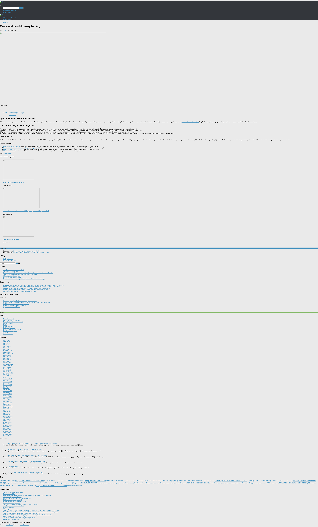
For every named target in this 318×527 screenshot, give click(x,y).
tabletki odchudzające (246, 483)
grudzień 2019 (7, 403)
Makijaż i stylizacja (8, 319)
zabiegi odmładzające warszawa (26, 485)
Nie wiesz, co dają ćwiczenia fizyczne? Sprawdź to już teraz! (21, 148)
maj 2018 (6, 423)
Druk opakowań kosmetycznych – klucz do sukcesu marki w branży (27, 461)
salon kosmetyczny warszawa (219, 483)
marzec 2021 (7, 386)
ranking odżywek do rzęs (144, 483)
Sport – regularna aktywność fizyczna (14, 112)
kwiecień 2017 (7, 434)
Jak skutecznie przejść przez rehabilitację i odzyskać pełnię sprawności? (26, 211)
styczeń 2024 (7, 362)
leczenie (133, 480)
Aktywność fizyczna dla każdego (12, 497)
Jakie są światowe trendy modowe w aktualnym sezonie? (20, 274)
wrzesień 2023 (7, 365)
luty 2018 (6, 428)
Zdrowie (5, 22)
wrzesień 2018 (7, 417)
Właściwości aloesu (9, 151)
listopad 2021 (7, 377)
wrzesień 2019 (7, 407)
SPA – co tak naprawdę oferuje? (12, 500)
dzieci (83, 480)
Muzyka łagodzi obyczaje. (15, 466)
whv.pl (5, 30)
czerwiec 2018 (7, 422)
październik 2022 (8, 373)
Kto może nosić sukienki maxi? (12, 277)
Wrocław (14, 485)
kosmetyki (128, 480)
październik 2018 (8, 416)
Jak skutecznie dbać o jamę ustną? (13, 270)
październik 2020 (8, 392)
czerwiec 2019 (7, 411)
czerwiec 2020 (7, 397)
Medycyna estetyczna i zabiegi (12, 320)
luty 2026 (6, 344)
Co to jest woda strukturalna (11, 146)
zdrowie (8, 153)
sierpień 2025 (7, 346)
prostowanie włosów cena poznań (109, 483)
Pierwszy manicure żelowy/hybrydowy (14, 501)
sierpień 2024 (7, 356)
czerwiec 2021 (7, 382)
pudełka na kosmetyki (128, 483)
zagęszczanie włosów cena (47, 486)
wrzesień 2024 (7, 355)
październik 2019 (8, 406)
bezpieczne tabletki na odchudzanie (29, 480)
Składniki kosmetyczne (10, 331)
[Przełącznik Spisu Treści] (1, 109)
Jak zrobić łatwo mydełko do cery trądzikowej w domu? (19, 517)
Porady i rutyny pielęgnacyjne (12, 329)
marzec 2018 (7, 426)
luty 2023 (6, 371)
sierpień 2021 (7, 380)
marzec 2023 (7, 370)
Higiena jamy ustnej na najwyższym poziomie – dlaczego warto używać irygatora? (27, 495)
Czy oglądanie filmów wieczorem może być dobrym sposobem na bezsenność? (26, 289)
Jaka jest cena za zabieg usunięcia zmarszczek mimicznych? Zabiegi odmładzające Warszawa (31, 510)
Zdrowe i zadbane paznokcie (11, 503)
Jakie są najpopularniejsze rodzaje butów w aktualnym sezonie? (22, 513)
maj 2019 (6, 413)
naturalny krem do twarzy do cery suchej (262, 480)
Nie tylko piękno (8, 323)
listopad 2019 (7, 404)
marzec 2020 (7, 400)
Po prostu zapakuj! (8, 507)
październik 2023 (8, 364)
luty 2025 (6, 349)
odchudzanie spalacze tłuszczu (285, 480)
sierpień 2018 (7, 419)
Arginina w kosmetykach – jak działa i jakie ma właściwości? (25, 449)
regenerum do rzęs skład (180, 483)
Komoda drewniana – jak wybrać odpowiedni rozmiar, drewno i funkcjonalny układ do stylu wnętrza (32, 286)
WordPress (9, 525)
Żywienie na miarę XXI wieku (11, 307)
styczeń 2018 (7, 429)
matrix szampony (206, 480)
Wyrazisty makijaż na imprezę (12, 276)
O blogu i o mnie (8, 12)
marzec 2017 (7, 435)
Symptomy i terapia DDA (11, 239)
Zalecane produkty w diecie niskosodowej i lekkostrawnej (20, 301)
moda (213, 480)
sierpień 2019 (7, 408)
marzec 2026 (7, 343)
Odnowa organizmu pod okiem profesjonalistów (17, 498)
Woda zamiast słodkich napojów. (13, 182)
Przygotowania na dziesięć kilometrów (14, 305)
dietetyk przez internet (61, 480)
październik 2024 (8, 353)
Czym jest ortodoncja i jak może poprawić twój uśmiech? (19, 291)
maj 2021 (6, 383)
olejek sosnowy (64, 483)
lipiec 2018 (6, 420)
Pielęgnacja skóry (8, 326)
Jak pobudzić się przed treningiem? (14, 113)
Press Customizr (24, 525)
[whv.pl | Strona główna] (2, 2)
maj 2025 (6, 347)
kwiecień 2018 (7, 425)
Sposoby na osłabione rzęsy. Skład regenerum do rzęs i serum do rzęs (24, 279)
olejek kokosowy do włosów (50, 483)
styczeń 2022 (7, 376)
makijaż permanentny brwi (142, 480)
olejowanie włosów (89, 483)
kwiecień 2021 (7, 385)
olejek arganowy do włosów (32, 483)
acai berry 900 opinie (7, 480)
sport (4, 153)
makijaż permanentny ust (156, 480)
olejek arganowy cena (14, 483)
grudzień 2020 (7, 391)
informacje (122, 480)
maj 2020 (6, 398)
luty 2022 (6, 374)
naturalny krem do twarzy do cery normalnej (231, 480)
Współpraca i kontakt (9, 10)
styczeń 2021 (7, 389)
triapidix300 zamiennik (270, 483)
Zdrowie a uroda (8, 334)
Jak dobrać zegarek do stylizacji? (13, 492)
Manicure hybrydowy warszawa (193, 480)
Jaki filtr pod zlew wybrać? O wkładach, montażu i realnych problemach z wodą (26, 288)
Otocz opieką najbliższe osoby (12, 149)
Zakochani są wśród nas (10, 271)
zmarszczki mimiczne (74, 486)
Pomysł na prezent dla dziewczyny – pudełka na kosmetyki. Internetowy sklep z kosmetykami (30, 512)
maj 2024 (6, 358)
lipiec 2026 (6, 340)
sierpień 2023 (7, 367)
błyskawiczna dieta (49, 480)
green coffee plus (112, 480)
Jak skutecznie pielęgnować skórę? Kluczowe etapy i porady (25, 472)
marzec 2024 (7, 359)
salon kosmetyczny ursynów (199, 483)
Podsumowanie (12, 115)
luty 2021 (6, 388)
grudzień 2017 (7, 431)
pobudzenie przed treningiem (190, 122)
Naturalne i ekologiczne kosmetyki (13, 322)
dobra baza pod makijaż (74, 480)
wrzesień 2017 (7, 432)
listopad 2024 (7, 352)
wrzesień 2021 (7, 379)
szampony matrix (233, 483)
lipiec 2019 (6, 410)
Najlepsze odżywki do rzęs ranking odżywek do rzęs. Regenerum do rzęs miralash (27, 514)
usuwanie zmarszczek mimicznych (294, 483)
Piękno (5, 325)
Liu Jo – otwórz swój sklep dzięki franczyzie (16, 516)
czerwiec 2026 (7, 341)
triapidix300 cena (258, 483)
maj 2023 (6, 368)
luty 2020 (6, 401)
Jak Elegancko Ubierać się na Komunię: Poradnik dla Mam (20, 504)
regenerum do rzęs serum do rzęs (163, 483)
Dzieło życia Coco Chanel (11, 519)
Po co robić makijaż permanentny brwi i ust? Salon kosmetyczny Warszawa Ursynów (28, 273)
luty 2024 (6, 361)
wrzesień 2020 (7, 394)
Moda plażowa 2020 (9, 494)
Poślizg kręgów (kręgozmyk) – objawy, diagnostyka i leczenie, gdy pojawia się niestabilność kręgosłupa (33, 285)
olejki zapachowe (75, 483)
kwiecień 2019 (7, 414)
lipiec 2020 (6, 395)
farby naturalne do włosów (95, 480)
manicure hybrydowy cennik (173, 480)
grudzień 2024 (7, 350)
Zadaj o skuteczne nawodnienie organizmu (16, 304)
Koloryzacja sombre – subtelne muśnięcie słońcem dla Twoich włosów (28, 455)
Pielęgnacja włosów (9, 328)
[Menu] (0, 5)
